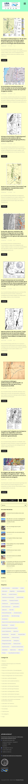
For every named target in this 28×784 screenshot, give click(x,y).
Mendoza (16, 631)
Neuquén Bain (21, 634)
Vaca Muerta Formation (13, 653)
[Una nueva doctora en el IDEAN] (3, 557)
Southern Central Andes (17, 646)
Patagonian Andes (6, 643)
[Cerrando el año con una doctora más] (3, 534)
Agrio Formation (6, 588)
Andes (22, 588)
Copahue (4, 600)
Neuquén (13, 634)
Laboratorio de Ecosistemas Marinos (10, 681)
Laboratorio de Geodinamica (9, 683)
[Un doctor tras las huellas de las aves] (3, 514)
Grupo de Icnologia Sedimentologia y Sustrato (13, 673)
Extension (4, 667)
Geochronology (15, 616)
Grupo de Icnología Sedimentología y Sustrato (13, 622)
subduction (4, 649)
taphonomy (13, 649)
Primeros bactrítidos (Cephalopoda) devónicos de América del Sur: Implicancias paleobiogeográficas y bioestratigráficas (13, 139)
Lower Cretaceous (6, 631)
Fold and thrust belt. (6, 613)
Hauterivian (4, 625)
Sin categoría (5, 714)
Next (13, 500)
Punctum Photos (19, 780)
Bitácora (4, 594)
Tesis (3, 716)
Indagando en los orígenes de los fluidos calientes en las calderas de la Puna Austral (16, 571)
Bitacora (4, 661)
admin (10, 45)
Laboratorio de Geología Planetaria (10, 686)
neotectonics (5, 634)
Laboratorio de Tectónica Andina (10, 706)
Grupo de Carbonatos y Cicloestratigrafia (12, 670)
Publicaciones (17, 643)
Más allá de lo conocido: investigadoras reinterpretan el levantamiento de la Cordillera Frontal (15, 520)
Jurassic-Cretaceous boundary (9, 628)
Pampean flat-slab (6, 640)
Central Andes (20, 597)
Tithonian (20, 649)
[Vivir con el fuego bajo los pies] (3, 528)
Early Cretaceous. (6, 606)
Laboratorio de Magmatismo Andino (10, 691)
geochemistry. (5, 616)
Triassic (4, 653)
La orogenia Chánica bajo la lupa (14, 538)
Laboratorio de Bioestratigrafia (9, 678)
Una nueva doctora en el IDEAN (13, 555)
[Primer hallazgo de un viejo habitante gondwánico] (3, 545)
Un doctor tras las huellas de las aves (15, 513)
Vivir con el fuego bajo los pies (13, 526)
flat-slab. (11, 609)
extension (4, 609)
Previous (5, 500)
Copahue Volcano (13, 600)
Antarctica (4, 591)
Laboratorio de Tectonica (8, 703)
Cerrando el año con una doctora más (15, 532)
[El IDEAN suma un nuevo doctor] (3, 551)
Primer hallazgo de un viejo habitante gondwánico (15, 544)
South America (5, 646)
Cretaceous (5, 603)
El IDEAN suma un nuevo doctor (13, 550)
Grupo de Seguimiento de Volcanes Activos (12, 675)
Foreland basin (17, 613)
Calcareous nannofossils (8, 597)
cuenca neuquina (15, 603)
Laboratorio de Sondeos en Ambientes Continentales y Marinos (10, 700)
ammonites (15, 588)
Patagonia (16, 640)
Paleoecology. (15, 637)
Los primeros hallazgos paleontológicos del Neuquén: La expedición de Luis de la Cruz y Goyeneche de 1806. (12, 383)
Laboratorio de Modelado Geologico (10, 694)
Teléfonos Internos (7, 752)
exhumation (16, 606)
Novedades (5, 708)
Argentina (12, 591)
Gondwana (4, 619)
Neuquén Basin (5, 637)
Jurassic (12, 625)
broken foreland (13, 594)
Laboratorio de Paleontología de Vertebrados (13, 696)
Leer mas (4, 60)
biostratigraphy (20, 591)
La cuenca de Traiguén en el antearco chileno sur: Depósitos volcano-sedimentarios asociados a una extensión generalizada (13, 433)
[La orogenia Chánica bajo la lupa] (3, 539)
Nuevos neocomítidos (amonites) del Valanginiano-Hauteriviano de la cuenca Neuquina (13, 188)
